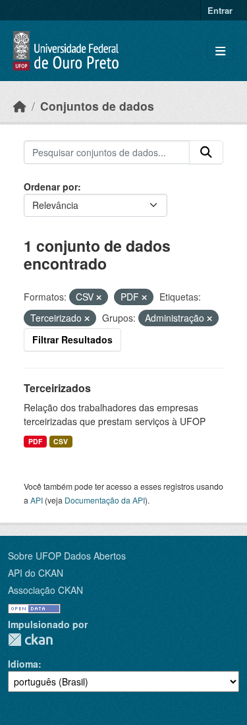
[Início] (19, 106)
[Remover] (98, 297)
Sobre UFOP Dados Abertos (67, 555)
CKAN (30, 640)
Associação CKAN (45, 589)
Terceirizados (57, 387)
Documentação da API (105, 500)
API (36, 500)
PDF (35, 441)
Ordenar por (51, 186)
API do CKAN (35, 572)
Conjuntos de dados (97, 106)
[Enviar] (206, 152)
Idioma (23, 663)
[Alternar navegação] (220, 51)
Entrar (220, 10)
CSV (60, 441)
